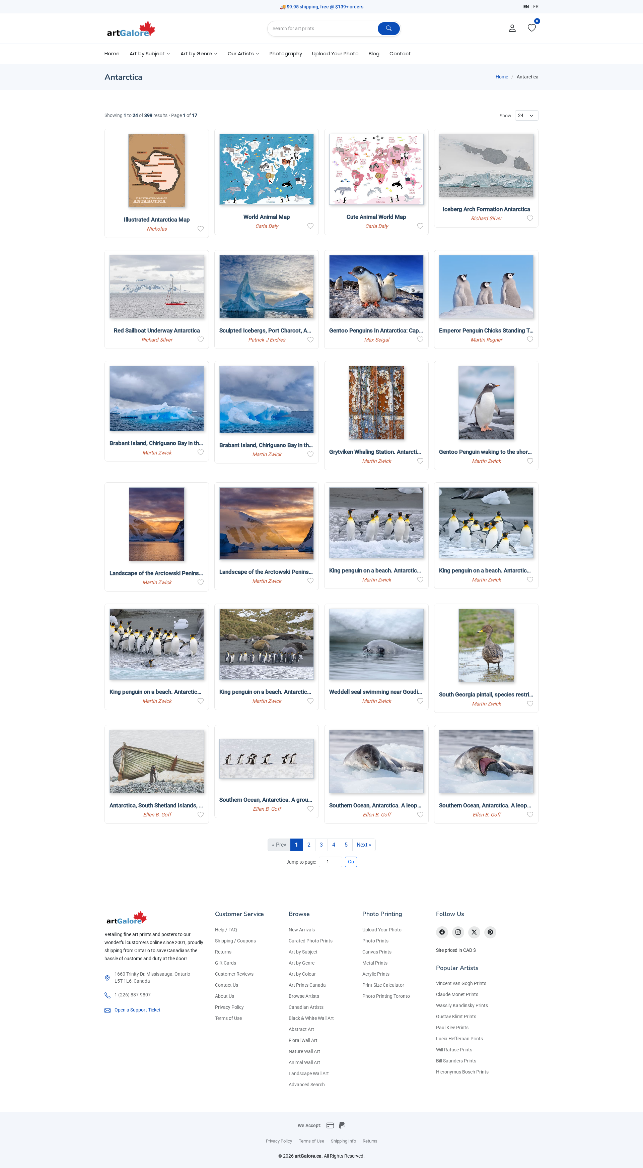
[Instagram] (458, 932)
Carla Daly (266, 226)
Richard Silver (486, 219)
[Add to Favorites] (200, 229)
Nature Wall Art (304, 1051)
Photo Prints (375, 940)
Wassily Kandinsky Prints (462, 1005)
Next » (364, 845)
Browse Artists (304, 996)
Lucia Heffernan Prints (459, 1038)
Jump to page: (301, 862)
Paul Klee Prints (452, 1027)
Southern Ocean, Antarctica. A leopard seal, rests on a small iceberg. (415, 805)
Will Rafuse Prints (454, 1049)
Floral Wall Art (303, 1040)
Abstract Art (301, 1029)
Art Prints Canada (307, 985)
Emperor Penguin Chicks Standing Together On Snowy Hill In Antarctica (529, 330)
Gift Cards (225, 963)
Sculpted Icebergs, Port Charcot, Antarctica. (275, 330)
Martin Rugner (486, 340)
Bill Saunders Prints (456, 1060)
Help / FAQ (226, 929)
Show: (506, 115)
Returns (223, 952)
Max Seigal (376, 340)
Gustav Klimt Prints (456, 1016)
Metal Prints (374, 963)
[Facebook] (442, 932)
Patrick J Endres (266, 340)
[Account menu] (512, 28)
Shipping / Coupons (235, 940)
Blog (374, 53)
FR (536, 6)
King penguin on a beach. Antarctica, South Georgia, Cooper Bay (410, 570)
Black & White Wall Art (311, 1018)
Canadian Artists (306, 1007)
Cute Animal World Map (376, 216)
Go (351, 861)
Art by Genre (301, 963)
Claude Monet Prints (457, 994)
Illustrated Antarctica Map (157, 219)
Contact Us (226, 985)
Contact (400, 53)
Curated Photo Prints (311, 940)
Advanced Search (307, 1084)
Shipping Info (343, 1141)
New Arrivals (302, 929)
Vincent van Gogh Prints (461, 983)
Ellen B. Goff (157, 815)
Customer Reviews (234, 974)
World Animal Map (266, 216)
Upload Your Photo (335, 53)
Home (112, 53)
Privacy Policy (229, 1007)
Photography (286, 53)
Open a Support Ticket (137, 1009)
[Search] (389, 28)
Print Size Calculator (383, 985)
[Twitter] (474, 932)
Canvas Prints (376, 952)
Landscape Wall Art (309, 1073)
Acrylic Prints (375, 974)
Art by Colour (302, 974)
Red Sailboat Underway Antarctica (157, 330)
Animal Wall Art (304, 1062)
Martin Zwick (156, 453)
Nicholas (157, 229)
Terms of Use (228, 1018)
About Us (224, 996)
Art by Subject (303, 952)
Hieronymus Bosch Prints (462, 1071)
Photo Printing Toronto (386, 996)
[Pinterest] (490, 932)
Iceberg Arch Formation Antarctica (486, 209)
